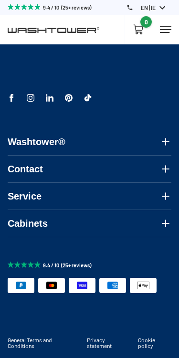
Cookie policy (146, 343)
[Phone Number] (129, 7)
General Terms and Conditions (30, 343)
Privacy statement (99, 343)
